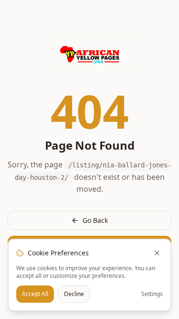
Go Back (95, 220)
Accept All (35, 294)
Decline (74, 294)
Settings (152, 294)
